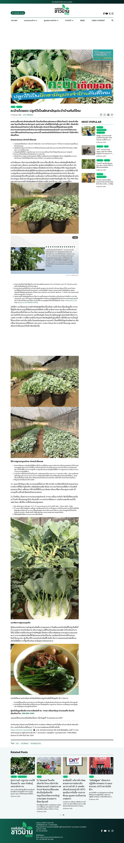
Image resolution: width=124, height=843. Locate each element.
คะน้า (17, 743)
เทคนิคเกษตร (100, 133)
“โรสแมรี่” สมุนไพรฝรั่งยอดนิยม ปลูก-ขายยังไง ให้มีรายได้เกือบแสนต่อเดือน (104, 165)
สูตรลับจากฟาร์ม (50, 20)
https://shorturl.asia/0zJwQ (21, 729)
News (82, 20)
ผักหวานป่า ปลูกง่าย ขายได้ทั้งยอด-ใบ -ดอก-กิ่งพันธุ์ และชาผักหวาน (23, 783)
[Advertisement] (62, 36)
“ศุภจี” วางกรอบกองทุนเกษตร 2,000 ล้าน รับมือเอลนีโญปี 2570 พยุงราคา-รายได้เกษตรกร (104, 152)
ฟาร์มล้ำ (68, 20)
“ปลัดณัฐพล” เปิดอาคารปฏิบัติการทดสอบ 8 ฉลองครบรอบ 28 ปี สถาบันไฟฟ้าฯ (100, 784)
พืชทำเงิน (19, 107)
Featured (100, 127)
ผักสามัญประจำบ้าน (36, 743)
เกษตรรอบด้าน (29, 20)
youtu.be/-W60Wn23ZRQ (29, 302)
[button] (60, 814)
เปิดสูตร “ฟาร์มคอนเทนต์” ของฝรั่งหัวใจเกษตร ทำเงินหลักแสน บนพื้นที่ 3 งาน (104, 137)
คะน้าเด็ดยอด (24, 743)
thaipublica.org (71, 300)
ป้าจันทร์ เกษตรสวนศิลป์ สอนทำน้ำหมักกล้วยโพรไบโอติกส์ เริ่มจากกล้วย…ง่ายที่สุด (104, 182)
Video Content (98, 20)
